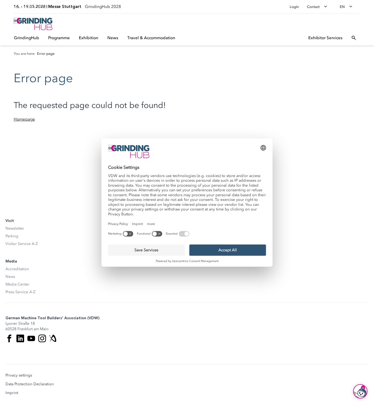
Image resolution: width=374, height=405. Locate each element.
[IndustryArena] (53, 338)
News (10, 276)
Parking (11, 236)
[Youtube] (31, 338)
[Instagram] (42, 338)
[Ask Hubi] (360, 391)
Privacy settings (18, 375)
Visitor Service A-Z (21, 243)
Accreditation (17, 269)
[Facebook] (9, 338)
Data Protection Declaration (29, 384)
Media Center (17, 284)
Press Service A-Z (20, 292)
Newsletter (14, 228)
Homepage (24, 119)
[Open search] (353, 37)
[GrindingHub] (33, 24)
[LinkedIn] (20, 338)
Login (294, 6)
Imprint (11, 393)
